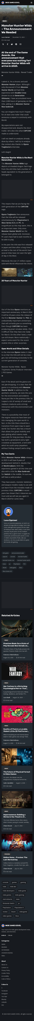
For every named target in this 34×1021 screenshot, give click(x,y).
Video (3, 956)
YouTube (4, 996)
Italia (10, 935)
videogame (13, 567)
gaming (23, 882)
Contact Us (5, 967)
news (4, 564)
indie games (7, 895)
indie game (22, 891)
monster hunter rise (8, 560)
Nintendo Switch (8, 903)
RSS (3, 1005)
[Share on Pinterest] (16, 44)
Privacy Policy (6, 970)
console (12, 556)
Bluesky (4, 999)
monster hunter (22, 556)
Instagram (5, 993)
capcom (5, 556)
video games (7, 916)
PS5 (24, 564)
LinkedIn (4, 1002)
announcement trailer (18, 553)
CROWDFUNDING (7, 953)
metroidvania (7, 899)
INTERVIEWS (5, 950)
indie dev (13, 887)
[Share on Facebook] (7, 44)
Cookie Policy (6, 973)
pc (9, 564)
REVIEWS (4, 947)
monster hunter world (23, 560)
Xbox (20, 567)
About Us (4, 965)
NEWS (3, 944)
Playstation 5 (19, 908)
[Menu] (31, 2)
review (5, 912)
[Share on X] (3, 44)
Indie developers (8, 891)
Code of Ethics (6, 979)
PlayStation (17, 564)
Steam (4, 567)
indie (4, 887)
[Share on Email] (20, 44)
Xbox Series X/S (7, 571)
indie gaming (19, 895)
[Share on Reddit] (11, 44)
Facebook (5, 991)
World (4, 935)
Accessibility (5, 976)
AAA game (5, 553)
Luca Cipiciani (6, 37)
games (14, 882)
